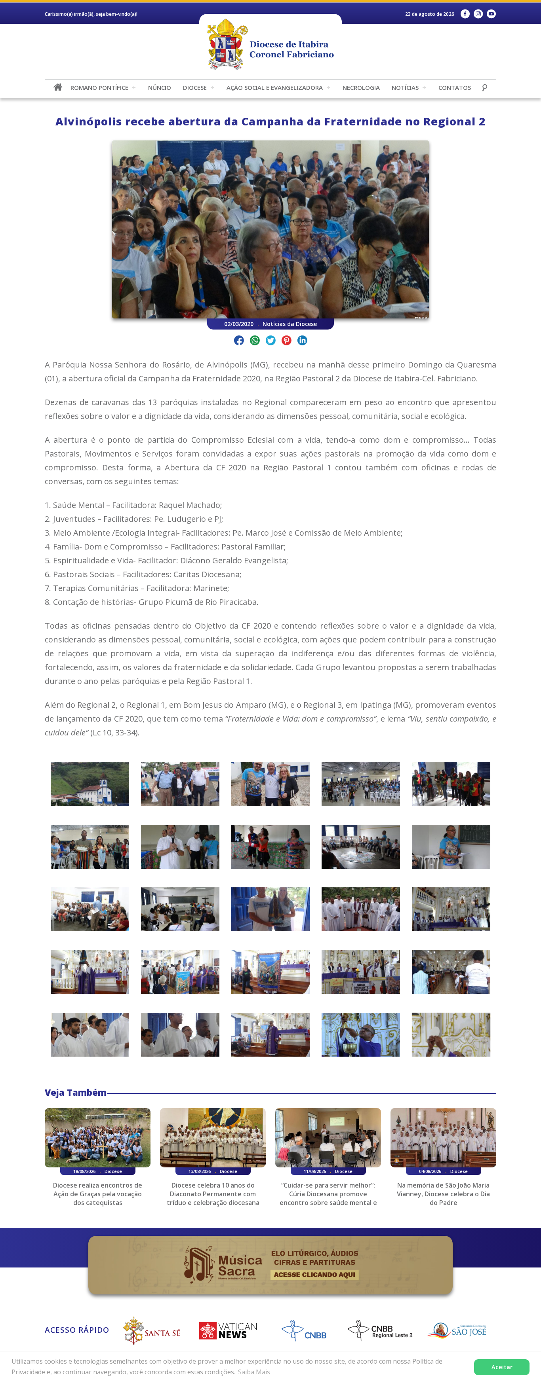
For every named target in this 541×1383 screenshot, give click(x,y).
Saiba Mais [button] (254, 1372)
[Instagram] (478, 14)
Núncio (159, 87)
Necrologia (361, 87)
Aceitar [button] (501, 1367)
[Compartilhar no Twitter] (271, 341)
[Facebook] (465, 14)
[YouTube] (491, 14)
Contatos (454, 87)
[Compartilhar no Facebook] (239, 341)
